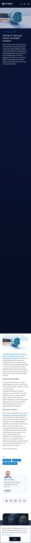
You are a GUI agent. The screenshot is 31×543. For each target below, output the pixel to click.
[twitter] (20, 500)
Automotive (16, 460)
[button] (22, 4)
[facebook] (11, 500)
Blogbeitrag (7, 460)
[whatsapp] (24, 500)
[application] (15, 534)
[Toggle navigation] (29, 4)
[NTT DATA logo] (7, 4)
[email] (6, 500)
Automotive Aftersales (10, 463)
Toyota (5, 402)
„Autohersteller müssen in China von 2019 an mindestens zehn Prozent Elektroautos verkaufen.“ (15, 356)
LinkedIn (7, 490)
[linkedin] (15, 500)
